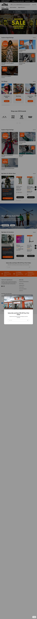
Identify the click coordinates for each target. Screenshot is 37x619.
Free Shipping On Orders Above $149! (18, 1)
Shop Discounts (6, 1)
